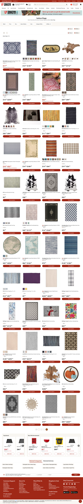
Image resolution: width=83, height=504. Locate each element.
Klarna (50, 495)
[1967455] (50, 352)
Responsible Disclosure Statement (50, 500)
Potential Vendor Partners (38, 487)
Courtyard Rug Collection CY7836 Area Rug (31, 162)
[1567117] (24, 289)
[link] (12, 61)
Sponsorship (35, 484)
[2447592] (9, 126)
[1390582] (50, 159)
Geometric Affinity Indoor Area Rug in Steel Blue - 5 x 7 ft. (70, 226)
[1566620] (6, 289)
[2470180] (6, 352)
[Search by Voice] (66, 4)
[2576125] (28, 223)
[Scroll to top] (80, 501)
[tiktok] (75, 484)
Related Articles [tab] (48, 461)
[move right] (23, 446)
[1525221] (58, 159)
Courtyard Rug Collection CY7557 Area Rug (11, 259)
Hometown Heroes (52, 485)
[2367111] (24, 352)
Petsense (73, 1)
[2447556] (75, 59)
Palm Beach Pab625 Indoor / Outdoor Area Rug (50, 292)
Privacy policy (5, 500)
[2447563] (65, 59)
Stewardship (21, 485)
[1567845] (4, 223)
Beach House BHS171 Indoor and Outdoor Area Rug (71, 354)
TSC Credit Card (52, 493)
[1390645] (41, 59)
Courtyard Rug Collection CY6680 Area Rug (31, 95)
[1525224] (55, 159)
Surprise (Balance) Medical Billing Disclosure (64, 500)
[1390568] (43, 159)
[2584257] (6, 92)
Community (21, 487)
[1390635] (38, 59)
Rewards (50, 484)
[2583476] (6, 256)
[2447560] (70, 59)
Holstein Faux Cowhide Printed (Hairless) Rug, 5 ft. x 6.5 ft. (69, 193)
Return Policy (5, 484)
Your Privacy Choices (11, 500)
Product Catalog (22, 489)
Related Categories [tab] (36, 461)
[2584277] (4, 92)
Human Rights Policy (15, 501)
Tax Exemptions (6, 487)
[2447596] (14, 126)
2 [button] (41, 429)
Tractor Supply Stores (23, 491)
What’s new (68, 1)
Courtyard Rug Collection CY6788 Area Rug (51, 226)
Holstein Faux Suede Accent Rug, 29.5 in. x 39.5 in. (31, 193)
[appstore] (66, 492)
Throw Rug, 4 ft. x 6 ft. (49, 354)
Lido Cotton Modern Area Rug (50, 161)
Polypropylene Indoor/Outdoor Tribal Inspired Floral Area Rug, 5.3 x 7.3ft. (11, 61)
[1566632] (43, 126)
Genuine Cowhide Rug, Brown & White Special (51, 384)
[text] (4, 63)
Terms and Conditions (20, 500)
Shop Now (15, 1)
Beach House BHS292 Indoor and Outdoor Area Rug (12, 417)
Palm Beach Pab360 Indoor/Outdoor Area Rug (9, 354)
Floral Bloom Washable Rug (70, 321)
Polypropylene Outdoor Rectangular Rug (11, 162)
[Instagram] (69, 484)
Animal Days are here (7, 1)
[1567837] (9, 223)
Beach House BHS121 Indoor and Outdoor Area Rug (32, 322)
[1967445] (65, 126)
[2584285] (11, 92)
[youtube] (72, 484)
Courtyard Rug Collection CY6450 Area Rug (70, 259)
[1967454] (43, 352)
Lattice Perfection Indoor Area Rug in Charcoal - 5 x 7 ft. (51, 417)
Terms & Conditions (52, 488)
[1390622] (24, 59)
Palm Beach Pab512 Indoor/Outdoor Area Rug (68, 417)
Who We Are (21, 483)
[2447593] (4, 126)
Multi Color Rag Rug (46, 128)
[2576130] (26, 223)
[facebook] (64, 484)
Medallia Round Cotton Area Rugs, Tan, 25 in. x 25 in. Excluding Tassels (31, 417)
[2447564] (73, 59)
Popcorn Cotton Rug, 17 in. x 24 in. (29, 291)
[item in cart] (80, 4)
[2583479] (4, 256)
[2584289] (14, 92)
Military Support (22, 488)
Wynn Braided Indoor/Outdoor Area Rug (31, 354)
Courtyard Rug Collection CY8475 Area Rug (11, 95)
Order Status (5, 483)
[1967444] (68, 126)
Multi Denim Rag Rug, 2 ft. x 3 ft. (9, 291)
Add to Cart (9, 453)
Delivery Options (6, 485)
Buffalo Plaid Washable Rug (70, 291)
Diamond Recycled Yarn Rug (8, 192)
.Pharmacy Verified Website (24, 492)
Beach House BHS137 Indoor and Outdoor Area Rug (51, 193)
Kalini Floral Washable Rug (30, 225)
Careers (34, 483)
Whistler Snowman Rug (48, 321)
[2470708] (65, 92)
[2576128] (24, 223)
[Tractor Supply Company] (6, 4)
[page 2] (46, 429)
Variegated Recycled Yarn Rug (9, 225)
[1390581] (53, 159)
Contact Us (5, 489)
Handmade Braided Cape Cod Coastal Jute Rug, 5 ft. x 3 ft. (31, 384)
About (50, 483)
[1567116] (26, 289)
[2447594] (11, 126)
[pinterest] (66, 484)
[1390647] (36, 59)
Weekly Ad (79, 1)
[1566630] (46, 126)
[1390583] (48, 159)
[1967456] (48, 352)
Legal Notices (37, 500)
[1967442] (63, 126)
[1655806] (63, 159)
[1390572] (46, 159)
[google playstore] (74, 492)
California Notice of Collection (33, 501)
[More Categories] (80, 8)
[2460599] (6, 415)
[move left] (4, 446)
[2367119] (26, 352)
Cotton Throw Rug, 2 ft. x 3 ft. (70, 128)
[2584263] (16, 92)
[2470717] (63, 92)
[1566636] (48, 126)
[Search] (35, 4)
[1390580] (60, 159)
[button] (17, 1)
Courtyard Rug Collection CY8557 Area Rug (31, 259)
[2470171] (4, 352)
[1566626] (53, 126)
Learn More (65, 490)
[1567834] (65, 159)
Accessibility (42, 500)
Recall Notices (6, 491)
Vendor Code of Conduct (23, 501)
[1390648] (33, 59)
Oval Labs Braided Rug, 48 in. (51, 61)
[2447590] (6, 126)
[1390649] (31, 59)
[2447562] (77, 59)
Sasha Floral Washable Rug (11, 321)
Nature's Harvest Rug (67, 384)
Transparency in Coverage (7, 501)
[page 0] (36, 429)
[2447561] (68, 59)
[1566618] (4, 289)
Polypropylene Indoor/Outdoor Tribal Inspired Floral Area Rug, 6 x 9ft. (51, 95)
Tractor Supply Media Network (39, 489)
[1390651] (26, 59)
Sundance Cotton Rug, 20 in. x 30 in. (31, 128)
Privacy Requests (42, 501)
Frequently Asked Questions (8, 488)
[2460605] (4, 415)
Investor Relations (22, 484)
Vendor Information (37, 488)
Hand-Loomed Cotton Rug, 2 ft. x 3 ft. (10, 384)
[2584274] (9, 92)
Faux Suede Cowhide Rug (9, 128)
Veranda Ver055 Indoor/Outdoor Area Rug (70, 95)
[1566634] (50, 126)
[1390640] (28, 59)
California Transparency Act (29, 500)
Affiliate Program (36, 485)
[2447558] (63, 59)
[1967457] (46, 352)
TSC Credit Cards (61, 1)
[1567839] (6, 223)
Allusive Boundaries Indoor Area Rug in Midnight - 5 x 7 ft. (51, 259)
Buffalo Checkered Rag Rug (67, 161)
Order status (54, 1)
